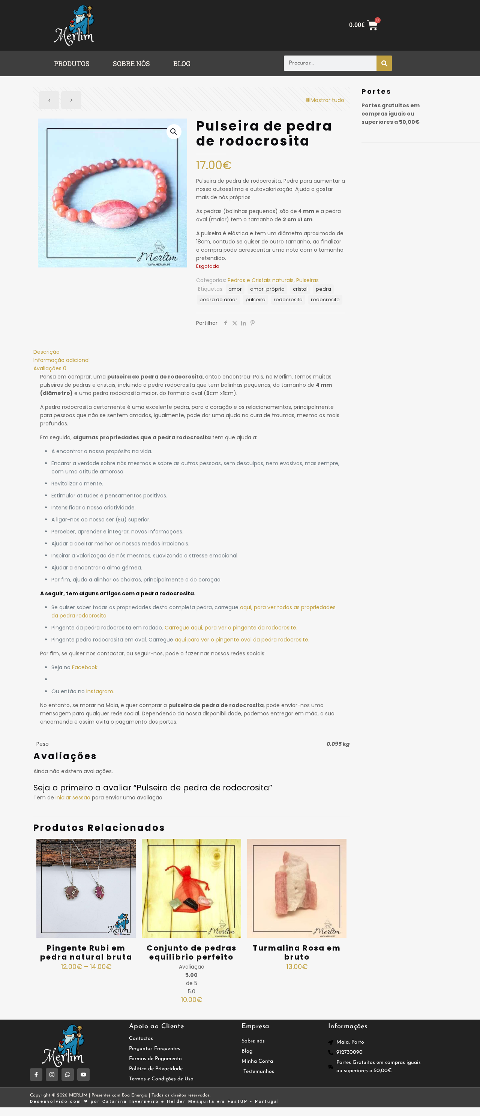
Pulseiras (307, 280)
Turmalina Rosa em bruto (297, 952)
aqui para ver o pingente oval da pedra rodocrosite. (242, 639)
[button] (73, 63)
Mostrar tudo (327, 100)
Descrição (46, 352)
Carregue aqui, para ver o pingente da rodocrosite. (231, 627)
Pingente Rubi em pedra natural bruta (86, 952)
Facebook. (85, 667)
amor (235, 289)
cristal (300, 289)
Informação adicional (61, 360)
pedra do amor (218, 299)
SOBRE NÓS (131, 63)
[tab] (191, 352)
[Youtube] (83, 1074)
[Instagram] (52, 1074)
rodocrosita (288, 299)
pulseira (256, 299)
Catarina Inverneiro (130, 1101)
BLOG (181, 63)
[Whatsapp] (68, 1074)
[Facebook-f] (36, 1074)
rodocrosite (325, 299)
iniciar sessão (73, 797)
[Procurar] (384, 63)
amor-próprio (267, 289)
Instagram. (100, 691)
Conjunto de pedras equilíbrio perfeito (192, 952)
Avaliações (49, 368)
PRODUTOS (72, 63)
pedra (323, 289)
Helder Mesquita (191, 1101)
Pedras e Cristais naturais (261, 280)
